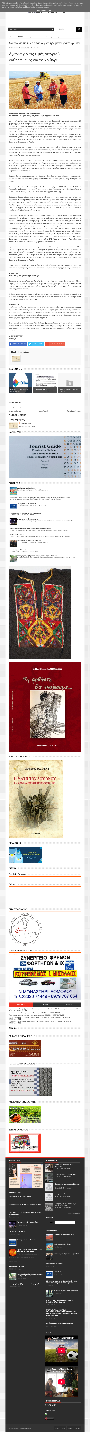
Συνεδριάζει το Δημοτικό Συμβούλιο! (66, 1254)
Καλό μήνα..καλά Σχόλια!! (62, 1244)
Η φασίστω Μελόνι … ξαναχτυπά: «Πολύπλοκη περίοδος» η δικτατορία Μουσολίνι (35, 1017)
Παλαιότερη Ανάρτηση (74, 411)
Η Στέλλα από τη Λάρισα (54, 1263)
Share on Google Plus (57, 344)
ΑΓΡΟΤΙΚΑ (36, 47)
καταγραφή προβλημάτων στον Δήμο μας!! (24, 1284)
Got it (51, 10)
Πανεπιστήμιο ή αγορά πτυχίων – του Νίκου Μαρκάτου (26, 1015)
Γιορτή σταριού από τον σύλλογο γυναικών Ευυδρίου (65, 1204)
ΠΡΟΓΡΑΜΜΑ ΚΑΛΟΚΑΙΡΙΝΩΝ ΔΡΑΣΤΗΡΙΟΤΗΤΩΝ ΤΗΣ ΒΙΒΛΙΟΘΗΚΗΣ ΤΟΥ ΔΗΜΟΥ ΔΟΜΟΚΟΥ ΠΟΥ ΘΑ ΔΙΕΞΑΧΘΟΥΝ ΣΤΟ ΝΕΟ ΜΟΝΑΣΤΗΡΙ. (62, 1312)
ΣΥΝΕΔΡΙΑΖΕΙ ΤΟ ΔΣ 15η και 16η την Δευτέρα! (25, 1204)
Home (57, 1428)
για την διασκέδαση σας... (63, 1194)
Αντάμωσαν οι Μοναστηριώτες (27, 1222)
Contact (70, 1428)
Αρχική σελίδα (44, 411)
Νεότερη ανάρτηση (15, 411)
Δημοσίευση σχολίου (18, 407)
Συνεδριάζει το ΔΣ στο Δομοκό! (20, 1196)
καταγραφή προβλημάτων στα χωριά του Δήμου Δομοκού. (29, 1275)
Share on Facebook (19, 344)
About (63, 1428)
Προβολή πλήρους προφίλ (27, 426)
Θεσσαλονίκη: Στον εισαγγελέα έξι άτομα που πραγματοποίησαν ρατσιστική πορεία (35, 1021)
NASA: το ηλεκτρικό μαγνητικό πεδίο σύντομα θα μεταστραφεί (29, 1250)
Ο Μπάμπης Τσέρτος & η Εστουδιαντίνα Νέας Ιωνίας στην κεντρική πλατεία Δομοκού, (61, 1282)
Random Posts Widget (74, 1213)
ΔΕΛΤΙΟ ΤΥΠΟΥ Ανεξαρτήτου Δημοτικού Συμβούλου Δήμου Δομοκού (59, 1301)
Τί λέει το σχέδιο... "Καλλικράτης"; (66, 1174)
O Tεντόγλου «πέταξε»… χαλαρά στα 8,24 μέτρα (24, 1013)
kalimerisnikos (26, 423)
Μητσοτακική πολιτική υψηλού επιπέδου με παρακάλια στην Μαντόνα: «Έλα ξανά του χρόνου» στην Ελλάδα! (44, 1009)
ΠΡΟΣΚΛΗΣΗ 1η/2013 (16, 1266)
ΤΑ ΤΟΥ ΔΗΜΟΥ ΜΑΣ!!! (17, 1232)
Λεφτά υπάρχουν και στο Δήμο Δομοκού (60, 1323)
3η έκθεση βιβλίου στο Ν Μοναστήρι (66, 1291)
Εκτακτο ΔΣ (57, 1271)
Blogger (77, 1428)
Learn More (41, 10)
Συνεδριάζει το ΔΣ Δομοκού (26, 1240)
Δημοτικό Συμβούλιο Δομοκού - (64, 1234)
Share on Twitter (38, 344)
